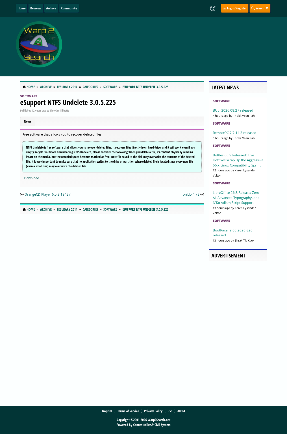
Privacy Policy (153, 411)
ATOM (181, 411)
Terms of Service (128, 411)
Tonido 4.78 (190, 194)
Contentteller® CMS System (152, 424)
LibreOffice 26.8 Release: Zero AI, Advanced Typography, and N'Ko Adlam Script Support (236, 197)
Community (69, 8)
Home (22, 8)
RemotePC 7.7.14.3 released (234, 132)
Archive (51, 8)
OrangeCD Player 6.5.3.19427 (47, 194)
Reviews (35, 8)
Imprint (107, 411)
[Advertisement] (173, 47)
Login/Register (236, 8)
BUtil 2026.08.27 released (233, 110)
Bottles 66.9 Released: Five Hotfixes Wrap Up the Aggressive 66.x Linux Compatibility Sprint (238, 160)
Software (28, 96)
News (27, 121)
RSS (170, 411)
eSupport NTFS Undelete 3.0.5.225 (68, 102)
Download (31, 178)
